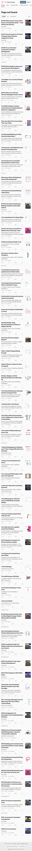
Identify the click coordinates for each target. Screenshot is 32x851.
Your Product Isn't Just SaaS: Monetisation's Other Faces (10, 161)
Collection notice (24, 843)
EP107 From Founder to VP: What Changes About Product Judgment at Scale (12, 36)
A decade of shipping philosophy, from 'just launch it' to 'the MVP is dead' (11, 355)
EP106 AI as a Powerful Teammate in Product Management (8, 49)
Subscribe (23, 2)
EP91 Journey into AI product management (10, 818)
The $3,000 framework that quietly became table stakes (10, 271)
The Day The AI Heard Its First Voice (10, 461)
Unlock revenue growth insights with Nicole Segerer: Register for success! (11, 788)
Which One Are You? (6, 705)
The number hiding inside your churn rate (11, 431)
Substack (10, 849)
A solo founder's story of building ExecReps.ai (10, 244)
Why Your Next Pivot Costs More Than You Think (11, 122)
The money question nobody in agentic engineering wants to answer (11, 342)
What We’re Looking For (7, 736)
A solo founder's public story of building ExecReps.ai (12, 257)
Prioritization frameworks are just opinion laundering (12, 297)
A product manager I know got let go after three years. (11, 579)
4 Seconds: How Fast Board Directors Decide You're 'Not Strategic (10, 686)
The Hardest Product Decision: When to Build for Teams (11, 284)
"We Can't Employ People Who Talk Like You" (11, 514)
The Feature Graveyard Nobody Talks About (11, 191)
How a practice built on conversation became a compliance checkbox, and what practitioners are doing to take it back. (11, 195)
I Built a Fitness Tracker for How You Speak (11, 365)
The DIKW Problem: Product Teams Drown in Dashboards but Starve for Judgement (11, 108)
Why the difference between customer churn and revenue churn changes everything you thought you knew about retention (12, 435)
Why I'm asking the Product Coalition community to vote (11, 490)
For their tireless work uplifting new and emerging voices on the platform (12, 531)
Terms (18, 843)
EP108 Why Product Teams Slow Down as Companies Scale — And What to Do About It (12, 22)
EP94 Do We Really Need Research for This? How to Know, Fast (12, 771)
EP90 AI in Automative (8, 829)
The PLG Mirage (6, 566)
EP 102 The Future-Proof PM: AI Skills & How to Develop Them (11, 229)
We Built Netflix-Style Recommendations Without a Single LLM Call (10, 324)
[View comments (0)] (9, 30)
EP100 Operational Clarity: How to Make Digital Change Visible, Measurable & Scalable (11, 616)
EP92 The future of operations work (11, 801)
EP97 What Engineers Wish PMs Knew (11, 674)
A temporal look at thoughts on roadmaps (9, 592)
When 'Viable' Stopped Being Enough (10, 352)
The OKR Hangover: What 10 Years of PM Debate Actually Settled (10, 500)
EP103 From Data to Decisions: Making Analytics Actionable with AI (11, 205)
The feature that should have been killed (10, 554)
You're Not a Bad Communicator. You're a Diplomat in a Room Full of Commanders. (12, 417)
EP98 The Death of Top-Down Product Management (11, 662)
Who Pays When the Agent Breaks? (10, 338)
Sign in (28, 2)
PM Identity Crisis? (6, 453)
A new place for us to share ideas (10, 603)
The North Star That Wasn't (10, 404)
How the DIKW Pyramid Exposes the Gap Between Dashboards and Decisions (12, 112)
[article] (16, 25)
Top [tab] (8, 16)
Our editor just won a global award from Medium (10, 528)
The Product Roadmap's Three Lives (11, 588)
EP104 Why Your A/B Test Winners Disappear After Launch (12, 93)
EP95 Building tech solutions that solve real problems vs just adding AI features (12, 745)
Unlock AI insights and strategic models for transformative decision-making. (11, 805)
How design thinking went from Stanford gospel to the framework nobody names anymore (12, 274)
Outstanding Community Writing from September (12, 758)
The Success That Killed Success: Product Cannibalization (12, 148)
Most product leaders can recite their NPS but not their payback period (11, 395)
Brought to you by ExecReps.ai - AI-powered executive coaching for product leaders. (12, 558)
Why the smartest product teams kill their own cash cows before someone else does (11, 152)
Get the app (22, 846)
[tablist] (9, 16)
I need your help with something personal (11, 486)
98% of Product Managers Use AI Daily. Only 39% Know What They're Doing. (12, 701)
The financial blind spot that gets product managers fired (12, 392)
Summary (3, 26)
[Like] (2, 89)
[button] (2, 5)
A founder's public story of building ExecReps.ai (10, 287)
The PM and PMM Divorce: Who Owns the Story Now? (11, 135)
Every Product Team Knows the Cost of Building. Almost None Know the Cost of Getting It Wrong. (12, 84)
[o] (28, 22)
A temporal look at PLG (7, 568)
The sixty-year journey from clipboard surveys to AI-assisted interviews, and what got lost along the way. (11, 182)
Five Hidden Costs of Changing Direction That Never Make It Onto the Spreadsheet (12, 125)
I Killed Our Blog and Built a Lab (11, 242)
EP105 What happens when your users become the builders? (11, 67)
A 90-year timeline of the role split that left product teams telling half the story (11, 139)
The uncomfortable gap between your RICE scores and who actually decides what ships (11, 301)
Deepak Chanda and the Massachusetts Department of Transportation (11, 635)
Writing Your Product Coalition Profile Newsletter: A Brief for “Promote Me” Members (11, 732)
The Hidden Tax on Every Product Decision (12, 80)
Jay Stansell (8, 28)
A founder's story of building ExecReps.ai (12, 368)
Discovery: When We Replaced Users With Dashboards (11, 178)
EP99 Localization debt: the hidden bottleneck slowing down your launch (12, 646)
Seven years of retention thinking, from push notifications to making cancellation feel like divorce (12, 314)
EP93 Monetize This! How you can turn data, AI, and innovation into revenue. (11, 784)
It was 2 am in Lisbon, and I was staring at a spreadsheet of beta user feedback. (11, 422)
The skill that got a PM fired (10, 576)
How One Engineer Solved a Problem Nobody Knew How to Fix (12, 632)
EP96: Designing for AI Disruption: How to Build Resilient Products (12, 715)
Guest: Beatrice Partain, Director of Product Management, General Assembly (12, 233)
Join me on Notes (6, 601)
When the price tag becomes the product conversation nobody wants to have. (12, 165)
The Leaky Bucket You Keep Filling (12, 217)
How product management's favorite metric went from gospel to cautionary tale (11, 407)
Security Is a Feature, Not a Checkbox (9, 254)
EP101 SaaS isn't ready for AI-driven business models (10, 541)
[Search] (29, 16)
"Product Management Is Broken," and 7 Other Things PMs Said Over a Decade (12, 449)
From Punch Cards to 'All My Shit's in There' (12, 310)
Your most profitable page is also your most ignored (12, 475)
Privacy (14, 843)
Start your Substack (12, 846)
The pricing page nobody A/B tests (10, 478)
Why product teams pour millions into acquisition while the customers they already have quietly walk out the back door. (11, 220)
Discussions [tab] (13, 16)
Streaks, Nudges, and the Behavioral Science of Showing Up (11, 377)
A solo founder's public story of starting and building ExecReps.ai (11, 518)
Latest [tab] (3, 16)
